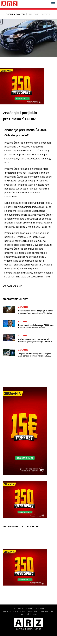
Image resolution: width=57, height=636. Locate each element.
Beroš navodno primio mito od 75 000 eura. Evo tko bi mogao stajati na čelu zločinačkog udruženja (36, 326)
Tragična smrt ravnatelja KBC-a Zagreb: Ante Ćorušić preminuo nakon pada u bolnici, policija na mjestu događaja (34, 355)
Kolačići (29, 608)
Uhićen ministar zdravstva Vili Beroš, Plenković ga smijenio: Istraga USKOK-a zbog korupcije (35, 340)
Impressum (18, 608)
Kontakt (40, 608)
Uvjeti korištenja (28, 614)
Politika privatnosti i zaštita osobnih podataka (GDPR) (28, 611)
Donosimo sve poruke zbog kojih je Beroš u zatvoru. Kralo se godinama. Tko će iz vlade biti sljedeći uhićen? (35, 312)
